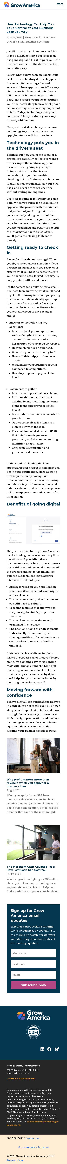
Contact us (32, 1138)
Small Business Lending (34, 41)
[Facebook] (49, 1049)
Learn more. (14, 1124)
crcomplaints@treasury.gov (42, 1121)
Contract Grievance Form (21, 1078)
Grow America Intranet (33, 1147)
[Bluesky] (57, 1049)
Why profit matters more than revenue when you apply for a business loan (28, 783)
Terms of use (15, 1160)
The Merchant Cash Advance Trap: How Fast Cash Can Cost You (31, 868)
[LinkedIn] (42, 1049)
